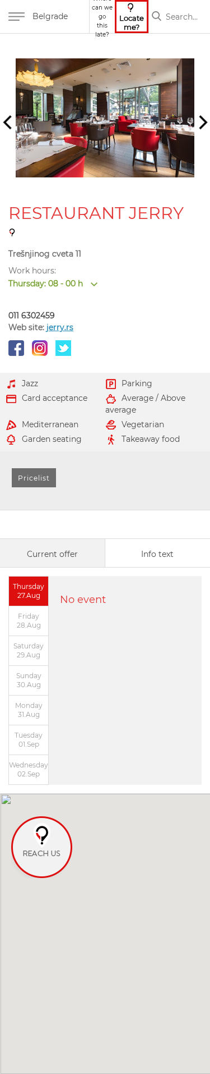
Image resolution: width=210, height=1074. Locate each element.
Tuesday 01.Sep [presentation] (29, 739)
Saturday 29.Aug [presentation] (28, 650)
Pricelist (34, 478)
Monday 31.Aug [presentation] (29, 710)
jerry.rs (59, 327)
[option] (105, 117)
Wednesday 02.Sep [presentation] (28, 769)
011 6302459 (31, 315)
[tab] (52, 553)
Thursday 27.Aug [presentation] (28, 591)
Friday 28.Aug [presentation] (29, 620)
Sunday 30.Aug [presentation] (28, 680)
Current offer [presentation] (52, 554)
